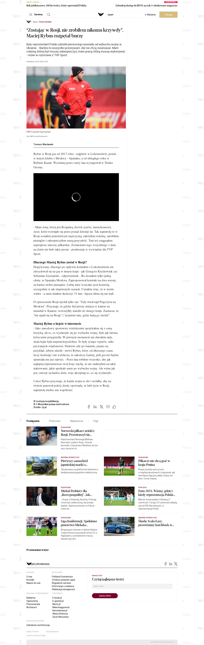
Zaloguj (168, 14)
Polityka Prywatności (62, 576)
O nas (29, 576)
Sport (35, 22)
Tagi (95, 421)
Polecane (55, 421)
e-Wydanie (150, 14)
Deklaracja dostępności (63, 589)
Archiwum (31, 607)
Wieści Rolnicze (60, 613)
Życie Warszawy (60, 617)
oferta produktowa (36, 636)
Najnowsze (76, 421)
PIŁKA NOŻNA (66, 487)
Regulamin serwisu (61, 583)
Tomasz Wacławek (43, 144)
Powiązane (33, 421)
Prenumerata (33, 604)
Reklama (30, 597)
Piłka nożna (45, 22)
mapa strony (32, 632)
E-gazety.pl (58, 601)
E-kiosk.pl (57, 597)
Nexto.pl (56, 604)
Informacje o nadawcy (63, 586)
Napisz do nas (33, 583)
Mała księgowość (61, 607)
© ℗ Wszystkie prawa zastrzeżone (51, 404)
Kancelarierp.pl (59, 610)
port (110, 14)
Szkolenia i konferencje (38, 625)
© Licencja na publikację (46, 401)
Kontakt (30, 580)
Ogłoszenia (32, 601)
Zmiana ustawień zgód (63, 580)
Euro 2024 (142, 487)
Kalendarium (52, 632)
